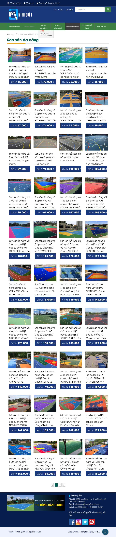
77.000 (71, 125)
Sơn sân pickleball (43, 26)
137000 (46, 299)
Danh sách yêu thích (48, 3)
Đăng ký (29, 3)
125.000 (20, 343)
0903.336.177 (19, 30)
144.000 (97, 299)
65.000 (19, 81)
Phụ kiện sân (101, 26)
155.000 (20, 473)
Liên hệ (69, 9)
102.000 (71, 212)
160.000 (71, 473)
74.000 (45, 125)
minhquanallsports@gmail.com (87, 504)
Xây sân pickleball (58, 26)
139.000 (71, 299)
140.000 (20, 386)
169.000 (46, 430)
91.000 (45, 169)
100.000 (71, 169)
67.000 (19, 125)
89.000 (96, 125)
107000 (20, 256)
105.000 (97, 169)
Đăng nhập (15, 3)
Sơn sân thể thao (72, 26)
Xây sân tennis (28, 26)
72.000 (45, 81)
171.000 (97, 430)
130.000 (46, 343)
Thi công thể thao (87, 26)
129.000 (20, 299)
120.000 (71, 256)
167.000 (97, 386)
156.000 (46, 473)
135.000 (71, 343)
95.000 (19, 212)
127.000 (97, 256)
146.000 (71, 386)
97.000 (45, 212)
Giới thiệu (58, 9)
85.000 (96, 81)
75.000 (71, 81)
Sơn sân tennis (14, 26)
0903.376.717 (14, 33)
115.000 (46, 256)
